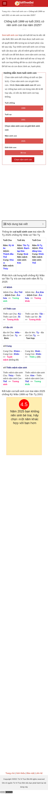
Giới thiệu (20, 773)
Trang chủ (6, 11)
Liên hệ (39, 773)
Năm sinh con (11, 136)
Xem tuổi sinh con (19, 11)
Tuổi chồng (10, 103)
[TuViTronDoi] (24, 3)
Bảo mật (30, 773)
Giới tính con (10, 147)
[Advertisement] (24, 191)
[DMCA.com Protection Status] (6, 792)
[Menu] (4, 3)
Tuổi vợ (8, 114)
